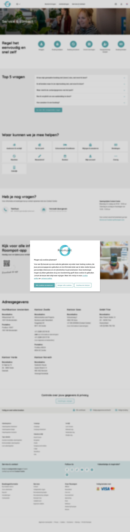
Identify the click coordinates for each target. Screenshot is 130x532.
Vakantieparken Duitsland (9, 432)
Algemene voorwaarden (45, 522)
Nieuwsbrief (68, 489)
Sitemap (77, 522)
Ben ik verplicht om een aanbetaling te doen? (54, 96)
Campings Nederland (40, 429)
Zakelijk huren (37, 501)
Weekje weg (69, 435)
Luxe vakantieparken (8, 446)
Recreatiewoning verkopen (41, 495)
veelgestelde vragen (15, 469)
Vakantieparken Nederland (9, 426)
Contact (36, 486)
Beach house (37, 437)
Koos (66, 501)
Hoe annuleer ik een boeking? (48, 103)
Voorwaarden (6, 498)
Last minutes (69, 426)
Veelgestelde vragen (39, 489)
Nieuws (67, 509)
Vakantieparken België (8, 429)
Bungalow (36, 440)
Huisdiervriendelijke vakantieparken (12, 440)
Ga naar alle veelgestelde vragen (48, 110)
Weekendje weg (70, 432)
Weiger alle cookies (64, 285)
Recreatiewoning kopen (40, 492)
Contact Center (20, 471)
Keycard (4, 492)
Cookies (62, 522)
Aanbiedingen (64, 4)
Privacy (56, 522)
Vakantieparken (6, 423)
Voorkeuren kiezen (83, 285)
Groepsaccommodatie (40, 446)
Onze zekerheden (7, 489)
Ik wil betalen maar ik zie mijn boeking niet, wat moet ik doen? (60, 84)
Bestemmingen (50, 4)
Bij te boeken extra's (7, 486)
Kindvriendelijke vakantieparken (11, 443)
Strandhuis (37, 451)
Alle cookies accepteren (44, 285)
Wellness (67, 503)
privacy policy (46, 278)
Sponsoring (68, 498)
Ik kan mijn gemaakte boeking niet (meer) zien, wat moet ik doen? (62, 78)
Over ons (67, 492)
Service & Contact (78, 4)
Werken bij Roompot (70, 506)
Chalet (35, 443)
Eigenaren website (39, 503)
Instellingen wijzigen (65, 401)
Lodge (35, 448)
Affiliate (67, 486)
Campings (37, 423)
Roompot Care (38, 498)
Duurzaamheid (69, 495)
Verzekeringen (6, 495)
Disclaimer (70, 522)
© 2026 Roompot (86, 522)
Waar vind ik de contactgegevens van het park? (55, 90)
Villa (35, 454)
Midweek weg (69, 429)
